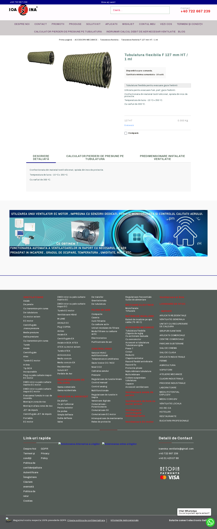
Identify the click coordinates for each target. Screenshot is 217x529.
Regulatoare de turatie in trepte (105, 396)
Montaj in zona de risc (34, 402)
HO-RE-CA (165, 408)
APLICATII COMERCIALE (172, 335)
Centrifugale (30, 325)
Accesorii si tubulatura (137, 343)
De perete (28, 304)
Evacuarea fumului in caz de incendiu (37, 396)
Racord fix (130, 365)
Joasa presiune (31, 328)
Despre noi (22, 24)
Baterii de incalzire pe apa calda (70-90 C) (138, 320)
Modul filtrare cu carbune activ (104, 332)
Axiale (26, 301)
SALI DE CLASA (168, 352)
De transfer (97, 297)
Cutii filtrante (99, 321)
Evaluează (129, 125)
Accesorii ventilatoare (137, 387)
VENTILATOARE (33, 297)
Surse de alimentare (135, 300)
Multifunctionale (100, 390)
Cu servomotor (133, 339)
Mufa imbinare (132, 374)
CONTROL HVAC (102, 348)
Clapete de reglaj (134, 333)
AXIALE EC (63, 323)
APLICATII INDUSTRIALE (172, 357)
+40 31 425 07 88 (169, 458)
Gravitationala (99, 300)
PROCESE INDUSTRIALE (173, 383)
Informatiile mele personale (125, 520)
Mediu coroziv (64, 359)
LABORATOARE (168, 388)
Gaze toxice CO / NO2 (103, 363)
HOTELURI (165, 412)
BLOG (181, 31)
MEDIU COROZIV (168, 399)
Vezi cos (166, 24)
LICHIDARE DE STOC (172, 304)
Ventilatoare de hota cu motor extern (140, 402)
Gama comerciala (66, 387)
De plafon (62, 401)
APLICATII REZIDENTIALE (173, 315)
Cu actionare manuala (136, 336)
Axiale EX (62, 335)
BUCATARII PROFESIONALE (174, 421)
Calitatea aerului (100, 371)
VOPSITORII (166, 370)
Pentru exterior (65, 408)
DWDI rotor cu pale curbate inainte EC (71, 298)
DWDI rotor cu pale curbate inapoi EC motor (37, 390)
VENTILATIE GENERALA (172, 319)
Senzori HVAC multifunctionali (100, 354)
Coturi (128, 352)
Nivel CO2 (97, 367)
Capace (129, 384)
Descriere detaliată (41, 158)
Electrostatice (99, 338)
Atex (25, 356)
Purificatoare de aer (102, 342)
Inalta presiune (31, 337)
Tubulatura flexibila (109, 40)
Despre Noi (29, 448)
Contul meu (147, 24)
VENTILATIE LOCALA (171, 403)
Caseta (95, 318)
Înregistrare (30, 477)
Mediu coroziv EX (66, 362)
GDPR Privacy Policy (45, 453)
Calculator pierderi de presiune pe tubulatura (68, 31)
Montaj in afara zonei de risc (38, 406)
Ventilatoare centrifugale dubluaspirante (135, 413)
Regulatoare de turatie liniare (107, 379)
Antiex (60, 331)
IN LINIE (61, 319)
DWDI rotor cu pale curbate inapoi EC (71, 305)
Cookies (28, 501)
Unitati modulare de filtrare (105, 328)
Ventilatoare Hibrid (67, 315)
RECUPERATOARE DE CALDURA (71, 381)
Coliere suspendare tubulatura (135, 379)
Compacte (97, 314)
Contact (40, 24)
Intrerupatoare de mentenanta (107, 418)
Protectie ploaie (133, 368)
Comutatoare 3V (100, 410)
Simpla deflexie (65, 415)
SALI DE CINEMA (168, 348)
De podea (62, 411)
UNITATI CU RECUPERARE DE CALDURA (174, 325)
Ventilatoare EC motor (139, 422)
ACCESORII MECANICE (86, 40)
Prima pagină (65, 40)
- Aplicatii (166, 311)
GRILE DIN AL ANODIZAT (72, 396)
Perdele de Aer (64, 374)
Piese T (129, 348)
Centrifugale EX (65, 339)
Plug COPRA (64, 327)
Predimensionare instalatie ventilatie (162, 158)
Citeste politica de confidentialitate (86, 520)
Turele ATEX (63, 351)
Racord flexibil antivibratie (139, 361)
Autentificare (30, 472)
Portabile (28, 418)
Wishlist (128, 24)
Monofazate (131, 308)
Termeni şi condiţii (190, 24)
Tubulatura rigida (134, 345)
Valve (60, 422)
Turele (26, 345)
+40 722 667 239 (18, 2)
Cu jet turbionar (65, 404)
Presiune (96, 375)
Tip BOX (27, 368)
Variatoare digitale (101, 401)
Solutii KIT (93, 24)
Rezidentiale (64, 367)
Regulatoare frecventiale (138, 297)
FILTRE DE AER (101, 310)
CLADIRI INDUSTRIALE (171, 379)
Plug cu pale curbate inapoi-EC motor (37, 376)
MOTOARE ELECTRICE (139, 305)
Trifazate (130, 311)
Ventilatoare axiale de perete (139, 393)
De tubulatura (30, 312)
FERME (163, 361)
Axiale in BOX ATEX (67, 343)
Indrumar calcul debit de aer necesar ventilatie (141, 31)
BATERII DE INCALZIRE (139, 316)
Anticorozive (64, 355)
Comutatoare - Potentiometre (99, 405)
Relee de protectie (101, 422)
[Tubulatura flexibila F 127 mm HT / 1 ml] (41, 57)
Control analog (99, 386)
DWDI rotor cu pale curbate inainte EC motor (37, 383)
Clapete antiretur (134, 358)
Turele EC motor (31, 361)
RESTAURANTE (168, 416)
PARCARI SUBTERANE (172, 344)
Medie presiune (31, 332)
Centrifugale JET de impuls (37, 414)
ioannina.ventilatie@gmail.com (176, 448)
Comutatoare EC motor (104, 414)
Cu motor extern (31, 317)
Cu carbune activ (100, 324)
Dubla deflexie (64, 418)
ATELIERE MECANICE (171, 374)
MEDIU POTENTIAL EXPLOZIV (169, 393)
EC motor (28, 321)
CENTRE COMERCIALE (172, 339)
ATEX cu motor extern (68, 347)
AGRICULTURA (168, 365)
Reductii (129, 355)
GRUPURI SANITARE (170, 331)
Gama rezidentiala (66, 390)
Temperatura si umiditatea (105, 359)
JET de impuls (30, 410)
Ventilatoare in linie (172, 297)
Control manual (99, 382)
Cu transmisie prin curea (35, 308)
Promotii (58, 24)
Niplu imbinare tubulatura (138, 371)
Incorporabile (30, 372)
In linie (26, 365)
